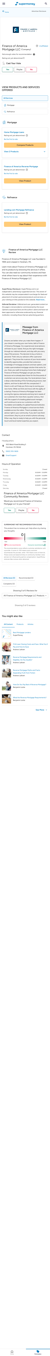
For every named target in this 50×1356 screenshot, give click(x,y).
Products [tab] (20, 624)
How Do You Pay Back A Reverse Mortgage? (29, 685)
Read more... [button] (40, 300)
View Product (25, 181)
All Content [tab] (8, 624)
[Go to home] (25, 3)
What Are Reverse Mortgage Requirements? (29, 698)
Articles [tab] (30, 624)
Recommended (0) (26, 578)
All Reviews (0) (9, 578)
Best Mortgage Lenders (22, 633)
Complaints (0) (9, 584)
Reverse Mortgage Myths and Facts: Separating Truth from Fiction (26, 671)
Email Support (11, 455)
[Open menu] (4, 3)
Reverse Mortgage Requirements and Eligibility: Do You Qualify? (27, 658)
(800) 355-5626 (12, 451)
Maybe (19, 69)
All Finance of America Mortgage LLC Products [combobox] (24, 595)
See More (40, 710)
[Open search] (46, 4)
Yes (7, 69)
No (31, 69)
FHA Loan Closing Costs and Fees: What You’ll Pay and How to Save (30, 645)
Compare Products (25, 145)
